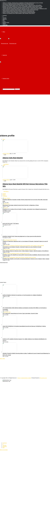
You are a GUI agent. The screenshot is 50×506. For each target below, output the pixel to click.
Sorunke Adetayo (6, 153)
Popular (4, 193)
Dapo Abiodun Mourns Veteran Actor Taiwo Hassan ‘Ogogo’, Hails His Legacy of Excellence (22, 5)
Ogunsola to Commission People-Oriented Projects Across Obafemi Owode (18, 3)
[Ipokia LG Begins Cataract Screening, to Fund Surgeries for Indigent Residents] (10, 293)
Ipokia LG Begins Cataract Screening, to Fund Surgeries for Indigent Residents (19, 12)
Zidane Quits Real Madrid (13, 158)
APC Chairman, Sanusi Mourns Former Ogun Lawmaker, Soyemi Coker (20, 313)
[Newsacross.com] (8, 43)
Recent (4, 194)
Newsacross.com (43, 377)
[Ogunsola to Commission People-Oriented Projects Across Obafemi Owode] (23, 245)
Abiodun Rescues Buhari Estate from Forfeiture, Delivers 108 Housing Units (18, 10)
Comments (5, 196)
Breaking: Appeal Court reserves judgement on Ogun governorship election (22, 236)
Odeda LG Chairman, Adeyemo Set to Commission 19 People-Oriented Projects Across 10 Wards (23, 2)
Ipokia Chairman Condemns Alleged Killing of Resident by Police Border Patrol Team (20, 9)
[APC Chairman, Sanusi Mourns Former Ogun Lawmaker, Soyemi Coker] (7, 312)
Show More (2, 358)
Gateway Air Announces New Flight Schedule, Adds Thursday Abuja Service (19, 13)
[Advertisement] (25, 105)
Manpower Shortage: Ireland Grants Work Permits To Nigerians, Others (21, 205)
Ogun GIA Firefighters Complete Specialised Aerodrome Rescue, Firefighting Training (24, 326)
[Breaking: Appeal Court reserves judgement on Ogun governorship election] (10, 234)
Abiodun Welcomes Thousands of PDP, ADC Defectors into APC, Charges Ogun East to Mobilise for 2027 (25, 8)
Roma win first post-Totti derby (11, 223)
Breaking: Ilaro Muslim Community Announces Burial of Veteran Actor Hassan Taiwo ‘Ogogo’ (22, 7)
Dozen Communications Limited (24, 377)
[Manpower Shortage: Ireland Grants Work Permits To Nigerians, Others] (6, 203)
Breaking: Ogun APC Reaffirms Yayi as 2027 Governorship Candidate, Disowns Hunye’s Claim (22, 6)
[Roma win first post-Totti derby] (10, 222)
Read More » (6, 164)
